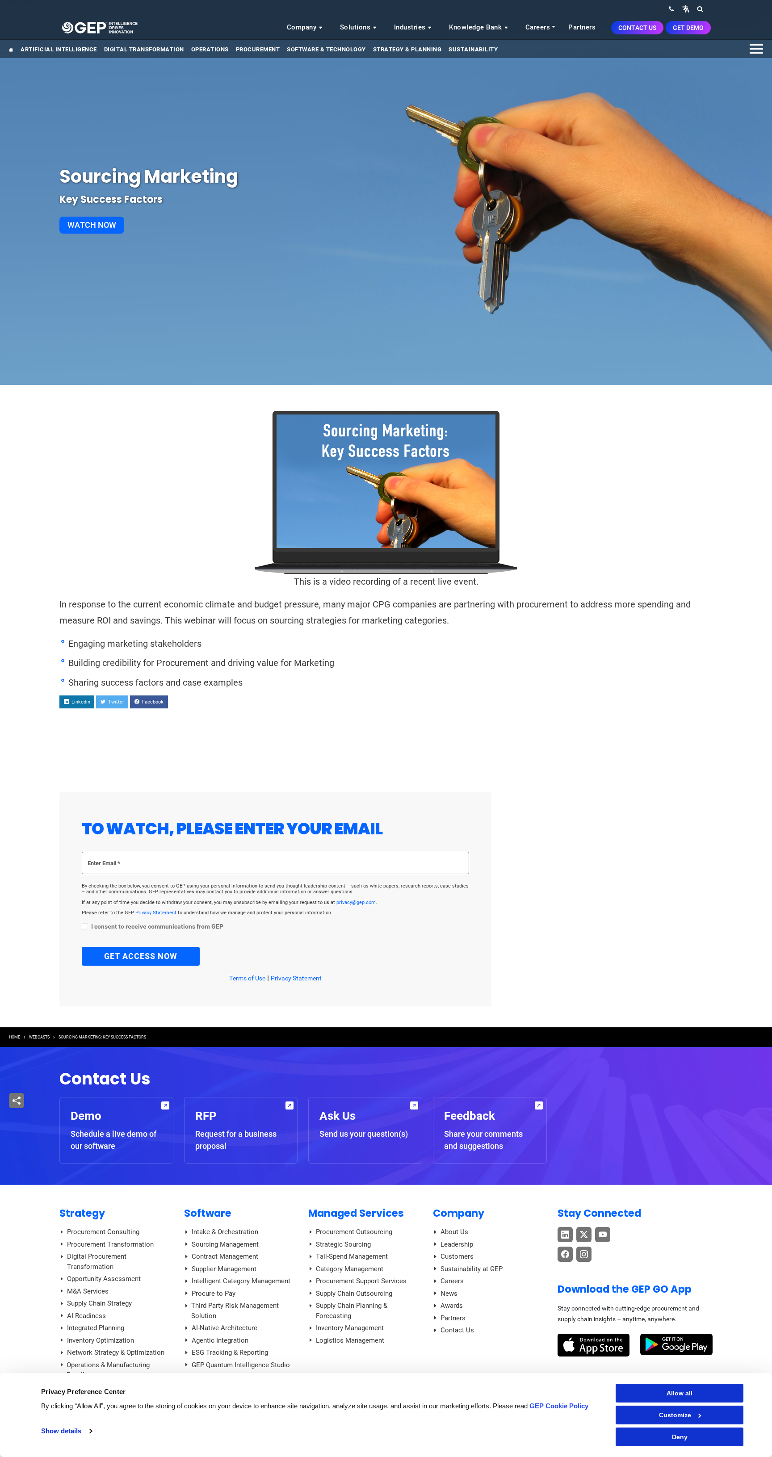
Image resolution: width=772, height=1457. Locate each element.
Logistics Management (350, 1340)
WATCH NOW (91, 225)
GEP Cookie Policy (558, 1406)
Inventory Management (350, 1328)
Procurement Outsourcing (354, 1232)
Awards (452, 1306)
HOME (14, 1037)
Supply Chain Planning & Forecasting (351, 1311)
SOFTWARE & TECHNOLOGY (326, 49)
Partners (582, 27)
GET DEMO (688, 27)
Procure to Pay (213, 1294)
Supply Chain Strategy (99, 1303)
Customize (675, 1415)
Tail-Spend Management (352, 1256)
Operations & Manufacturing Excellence (108, 1370)
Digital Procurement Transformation (96, 1261)
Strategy (82, 1213)
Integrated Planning (95, 1328)
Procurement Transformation (110, 1244)
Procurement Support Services (361, 1281)
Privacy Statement (156, 913)
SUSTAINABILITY (473, 49)
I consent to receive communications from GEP (157, 926)
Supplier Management (224, 1269)
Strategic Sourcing (343, 1244)
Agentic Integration (220, 1340)
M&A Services (88, 1291)
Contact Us (637, 27)
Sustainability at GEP (472, 1269)
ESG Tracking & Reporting (230, 1352)
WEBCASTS (39, 1037)
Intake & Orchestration (225, 1232)
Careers (537, 27)
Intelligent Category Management (241, 1281)
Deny (680, 1436)
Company (303, 27)
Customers (457, 1256)
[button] (686, 9)
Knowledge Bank (476, 27)
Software (207, 1213)
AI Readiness (86, 1316)
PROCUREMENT (258, 49)
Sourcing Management (225, 1244)
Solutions (356, 27)
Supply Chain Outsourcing (354, 1294)
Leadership (457, 1244)
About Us (454, 1232)
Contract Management (225, 1256)
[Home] (99, 27)
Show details (61, 1431)
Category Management (349, 1269)
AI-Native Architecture (224, 1328)
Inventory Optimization (100, 1340)
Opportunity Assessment (104, 1279)
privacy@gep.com (356, 902)
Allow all (679, 1393)
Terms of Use (247, 978)
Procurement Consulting (103, 1232)
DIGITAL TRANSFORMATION (144, 49)
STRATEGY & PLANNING (407, 49)
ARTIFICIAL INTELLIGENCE (59, 49)
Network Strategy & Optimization (115, 1352)
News (449, 1294)
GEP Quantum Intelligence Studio (241, 1365)
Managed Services (356, 1213)
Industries (411, 27)
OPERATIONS (210, 49)
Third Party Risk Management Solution (235, 1311)
